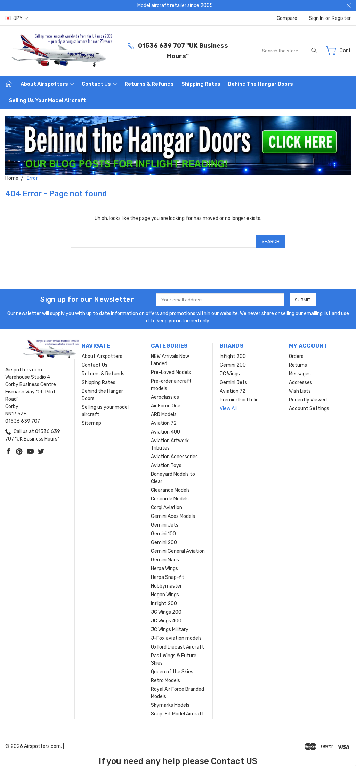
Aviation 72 (164, 423)
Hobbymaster (166, 586)
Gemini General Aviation (178, 551)
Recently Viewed (308, 400)
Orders (296, 356)
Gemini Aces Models (173, 516)
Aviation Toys (166, 465)
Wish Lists (300, 391)
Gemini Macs (165, 560)
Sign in (316, 18)
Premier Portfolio (239, 400)
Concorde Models (170, 499)
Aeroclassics (165, 397)
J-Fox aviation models (176, 638)
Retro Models (165, 680)
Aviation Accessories (174, 457)
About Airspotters (45, 84)
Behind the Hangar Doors (260, 84)
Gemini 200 (164, 542)
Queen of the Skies (172, 672)
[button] (178, 145)
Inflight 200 (164, 603)
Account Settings (309, 409)
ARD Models (164, 415)
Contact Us (97, 84)
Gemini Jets (164, 525)
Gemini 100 (163, 534)
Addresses (300, 382)
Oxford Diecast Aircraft (177, 647)
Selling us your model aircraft (47, 100)
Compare (287, 18)
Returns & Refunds (149, 84)
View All (228, 409)
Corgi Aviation (166, 508)
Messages (300, 374)
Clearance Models (170, 490)
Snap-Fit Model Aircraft (177, 714)
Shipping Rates (200, 84)
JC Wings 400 (166, 621)
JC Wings (230, 374)
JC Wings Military (169, 630)
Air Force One (165, 406)
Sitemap (91, 423)
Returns (298, 365)
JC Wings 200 (166, 612)
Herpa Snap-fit (167, 577)
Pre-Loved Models (171, 372)
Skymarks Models (170, 705)
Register (341, 18)
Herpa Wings (164, 569)
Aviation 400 (165, 432)
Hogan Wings (165, 595)
